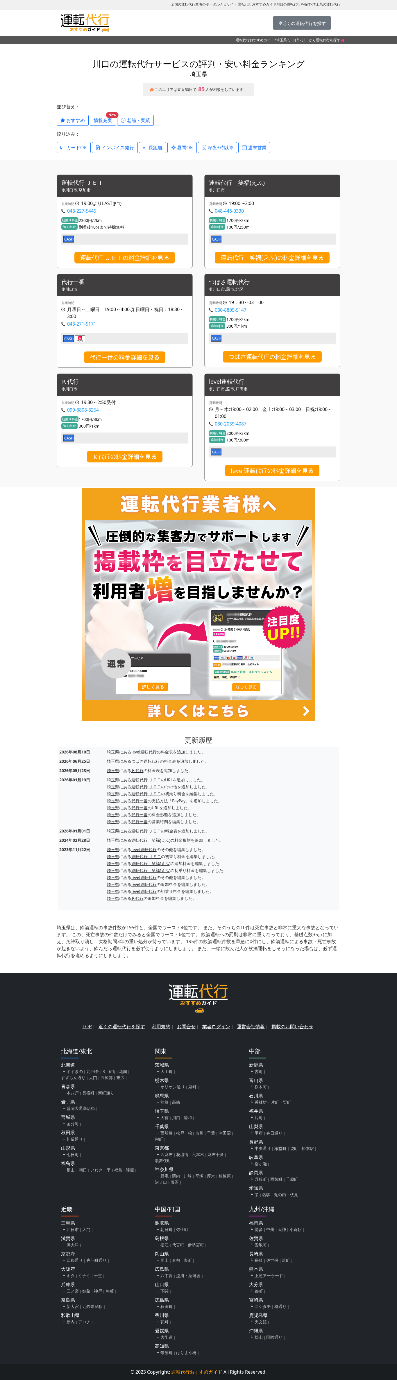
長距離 (154, 147)
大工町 (166, 1071)
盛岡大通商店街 (81, 1108)
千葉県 (162, 1126)
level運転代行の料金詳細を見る (272, 470)
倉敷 (176, 1260)
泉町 (192, 1087)
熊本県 (256, 1269)
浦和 (188, 1117)
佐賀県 (256, 1238)
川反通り (75, 1139)
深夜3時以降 (219, 147)
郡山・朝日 (77, 1170)
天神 (282, 1229)
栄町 (159, 1139)
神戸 (98, 1291)
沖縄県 (256, 1330)
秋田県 (68, 1132)
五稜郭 (107, 1077)
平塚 (199, 1176)
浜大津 (73, 1245)
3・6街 (109, 1071)
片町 (259, 1117)
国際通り (274, 1337)
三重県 (68, 1223)
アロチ (84, 1322)
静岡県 (256, 1172)
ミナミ (84, 1275)
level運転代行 (226, 381)
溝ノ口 (161, 1182)
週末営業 (257, 147)
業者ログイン (216, 1026)
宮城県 (68, 1117)
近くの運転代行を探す (122, 1026)
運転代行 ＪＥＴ (82, 182)
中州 (270, 1229)
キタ (71, 1275)
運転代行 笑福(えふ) (237, 182)
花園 (123, 1071)
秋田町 (166, 1306)
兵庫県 (68, 1284)
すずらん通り (73, 1077)
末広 (120, 1077)
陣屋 (130, 1170)
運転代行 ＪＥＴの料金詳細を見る (124, 258)
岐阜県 (256, 1157)
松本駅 (308, 1148)
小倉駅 (295, 1229)
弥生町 (182, 1229)
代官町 (178, 1245)
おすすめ (75, 120)
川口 (176, 1117)
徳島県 (162, 1300)
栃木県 (162, 1080)
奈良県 (68, 1300)
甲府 (259, 1133)
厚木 (211, 1176)
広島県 (162, 1269)
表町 (188, 1260)
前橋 (164, 1102)
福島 (118, 1170)
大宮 (164, 1117)
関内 (176, 1176)
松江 (164, 1245)
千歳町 (292, 1179)
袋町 (294, 1148)
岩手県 (68, 1102)
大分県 (256, 1284)
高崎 (176, 1102)
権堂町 (280, 1148)
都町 (259, 1291)
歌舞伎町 (163, 1160)
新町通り (106, 1093)
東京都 (162, 1148)
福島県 (68, 1163)
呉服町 (261, 1179)
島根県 (162, 1238)
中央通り (263, 1148)
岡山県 (162, 1253)
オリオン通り (172, 1087)
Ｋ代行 (70, 381)
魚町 (109, 1291)
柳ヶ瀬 (261, 1164)
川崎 (188, 1176)
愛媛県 (162, 1330)
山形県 (68, 1148)
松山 (259, 1337)
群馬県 (162, 1095)
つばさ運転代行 (229, 282)
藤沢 (175, 1182)
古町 (259, 1071)
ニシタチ (263, 1306)
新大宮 (73, 1306)
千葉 (211, 1133)
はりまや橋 (186, 1352)
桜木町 (261, 1087)
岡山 (164, 1260)
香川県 (162, 1315)
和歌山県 (70, 1315)
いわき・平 (100, 1170)
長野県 (256, 1142)
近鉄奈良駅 (92, 1306)
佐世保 (272, 1260)
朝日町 (166, 1229)
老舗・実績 (138, 120)
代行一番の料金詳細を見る (125, 357)
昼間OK (184, 147)
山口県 (162, 1284)
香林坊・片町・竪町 (273, 1102)
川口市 (294, 39)
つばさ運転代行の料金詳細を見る (272, 357)
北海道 (68, 1065)
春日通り (274, 1133)
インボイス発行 (117, 147)
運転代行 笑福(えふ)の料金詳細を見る (272, 258)
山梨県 (256, 1126)
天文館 (261, 1322)
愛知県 (256, 1188)
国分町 (73, 1123)
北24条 (92, 1071)
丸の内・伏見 (286, 1194)
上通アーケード (269, 1275)
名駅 (266, 1194)
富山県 (256, 1080)
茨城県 (162, 1065)
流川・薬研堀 (188, 1275)
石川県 (256, 1095)
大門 (93, 1077)
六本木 (198, 1154)
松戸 (180, 1133)
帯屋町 (166, 1352)
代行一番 (73, 282)
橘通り (280, 1306)
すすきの (75, 1071)
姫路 (86, 1291)
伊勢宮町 (196, 1245)
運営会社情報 (251, 1026)
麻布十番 (216, 1154)
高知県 (162, 1346)
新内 (71, 1322)
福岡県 (256, 1223)
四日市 (73, 1229)
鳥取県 (162, 1223)
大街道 (166, 1337)
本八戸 (73, 1093)
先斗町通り (96, 1260)
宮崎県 (256, 1300)
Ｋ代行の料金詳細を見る (125, 457)
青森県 (68, 1086)
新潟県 (256, 1065)
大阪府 (68, 1269)
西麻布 (166, 1154)
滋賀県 (68, 1238)
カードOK (76, 147)
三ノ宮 (73, 1291)
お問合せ (186, 1026)
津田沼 (225, 1133)
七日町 (73, 1154)
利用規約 (161, 1026)
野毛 (164, 1176)
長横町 (88, 1093)
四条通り (75, 1260)
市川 (199, 1133)
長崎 (259, 1260)
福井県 (256, 1111)
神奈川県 (164, 1169)
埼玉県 (281, 39)
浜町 (286, 1260)
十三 (98, 1275)
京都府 (68, 1253)
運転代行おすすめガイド (255, 39)
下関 (164, 1291)
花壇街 (182, 1154)
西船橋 (166, 1133)
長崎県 (256, 1253)
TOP (87, 1026)
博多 (259, 1229)
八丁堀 (166, 1275)
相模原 (225, 1176)
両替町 (276, 1179)
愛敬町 (261, 1245)
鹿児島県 (258, 1315)
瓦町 (164, 1322)
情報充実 (105, 119)
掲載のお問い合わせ (292, 1026)
